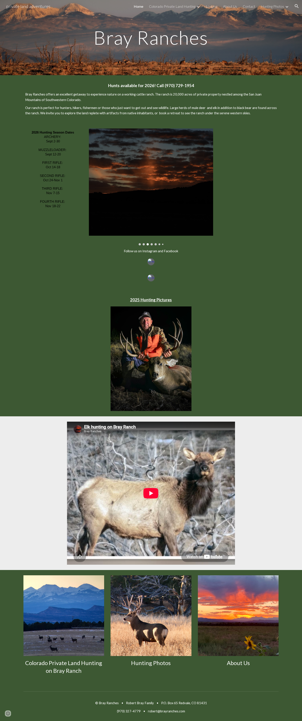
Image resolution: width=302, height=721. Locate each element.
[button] (296, 6)
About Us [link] (230, 6)
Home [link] (138, 6)
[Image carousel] (151, 186)
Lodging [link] (211, 6)
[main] (151, 37)
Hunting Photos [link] (272, 6)
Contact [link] (249, 6)
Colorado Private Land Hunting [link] (172, 6)
